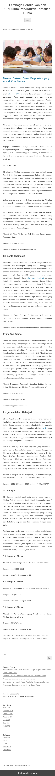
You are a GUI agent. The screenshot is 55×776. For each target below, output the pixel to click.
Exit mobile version (27, 773)
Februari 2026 (8, 711)
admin (45, 639)
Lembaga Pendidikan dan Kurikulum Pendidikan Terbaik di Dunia (27, 9)
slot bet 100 (13, 94)
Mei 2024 (6, 726)
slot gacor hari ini (36, 278)
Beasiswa (6, 737)
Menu (27, 20)
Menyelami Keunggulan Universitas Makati (19, 679)
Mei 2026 (6, 708)
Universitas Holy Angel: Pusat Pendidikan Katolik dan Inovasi (26, 682)
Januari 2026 (8, 714)
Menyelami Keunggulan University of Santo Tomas (22, 685)
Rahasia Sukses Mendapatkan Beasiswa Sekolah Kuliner (24, 676)
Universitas (7, 750)
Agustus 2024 (8, 717)
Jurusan (6, 743)
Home (5, 740)
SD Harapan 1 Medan (17, 639)
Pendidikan (20, 635)
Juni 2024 (6, 723)
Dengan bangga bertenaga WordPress (16, 765)
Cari (4, 655)
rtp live (45, 428)
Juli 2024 (6, 720)
